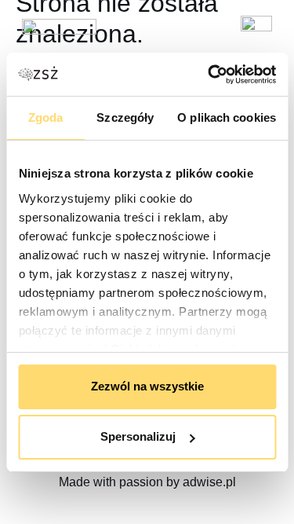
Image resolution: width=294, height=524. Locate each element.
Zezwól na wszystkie (147, 386)
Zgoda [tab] (46, 117)
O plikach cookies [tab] (226, 117)
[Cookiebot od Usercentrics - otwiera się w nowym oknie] (209, 74)
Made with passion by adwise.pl (147, 482)
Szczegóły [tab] (125, 117)
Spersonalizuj (138, 436)
